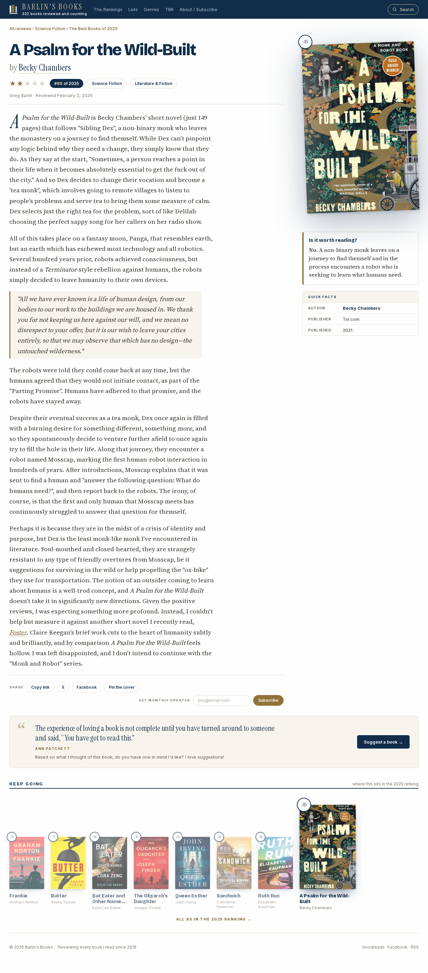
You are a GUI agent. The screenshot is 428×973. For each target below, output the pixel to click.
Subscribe (268, 700)
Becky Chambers (362, 308)
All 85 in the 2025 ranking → (214, 919)
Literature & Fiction (153, 83)
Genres (151, 9)
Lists (133, 9)
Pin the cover (122, 687)
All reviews (20, 28)
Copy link (40, 687)
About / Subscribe (198, 9)
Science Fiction (50, 28)
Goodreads (373, 947)
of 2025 (66, 83)
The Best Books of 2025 (93, 28)
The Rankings (108, 9)
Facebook (87, 687)
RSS (415, 947)
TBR (169, 9)
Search (407, 9)
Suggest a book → (383, 742)
